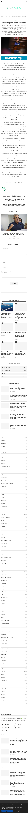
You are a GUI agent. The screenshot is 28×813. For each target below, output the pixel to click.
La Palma (14, 566)
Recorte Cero (14, 626)
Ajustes (16, 810)
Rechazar (10, 810)
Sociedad (14, 654)
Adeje (14, 437)
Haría (14, 531)
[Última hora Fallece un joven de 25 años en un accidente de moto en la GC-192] (21, 346)
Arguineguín (14, 452)
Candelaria (14, 471)
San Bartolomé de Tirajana (14, 628)
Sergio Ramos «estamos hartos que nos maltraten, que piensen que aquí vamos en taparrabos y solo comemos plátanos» (20, 335)
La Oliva (14, 560)
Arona (14, 457)
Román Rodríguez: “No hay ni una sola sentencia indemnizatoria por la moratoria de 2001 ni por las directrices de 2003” (18, 760)
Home (2, 16)
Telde (14, 668)
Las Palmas (14, 571)
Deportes (14, 486)
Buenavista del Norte (14, 466)
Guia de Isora (14, 523)
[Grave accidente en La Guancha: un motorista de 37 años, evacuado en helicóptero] (5, 397)
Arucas (14, 463)
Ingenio (14, 537)
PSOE (7, 16)
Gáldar (14, 509)
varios (14, 694)
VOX (14, 700)
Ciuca (14, 474)
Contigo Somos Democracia (14, 483)
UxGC (14, 683)
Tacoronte (14, 660)
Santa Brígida (14, 640)
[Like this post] (15, 182)
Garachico (14, 511)
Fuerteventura (14, 506)
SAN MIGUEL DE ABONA (14, 637)
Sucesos (14, 657)
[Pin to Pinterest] (19, 182)
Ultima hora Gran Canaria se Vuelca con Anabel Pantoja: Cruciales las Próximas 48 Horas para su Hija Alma (20, 316)
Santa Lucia (14, 643)
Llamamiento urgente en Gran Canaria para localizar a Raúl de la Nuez (18, 425)
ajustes (11, 808)
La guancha (14, 551)
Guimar (14, 526)
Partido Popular (14, 608)
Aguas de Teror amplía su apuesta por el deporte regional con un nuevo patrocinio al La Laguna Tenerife (18, 782)
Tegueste (14, 663)
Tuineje (14, 677)
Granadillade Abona (14, 517)
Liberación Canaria (14, 574)
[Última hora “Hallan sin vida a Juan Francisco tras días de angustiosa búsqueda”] (7, 346)
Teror (14, 674)
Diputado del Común (14, 489)
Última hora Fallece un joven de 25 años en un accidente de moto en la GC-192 (20, 353)
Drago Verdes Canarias (14, 491)
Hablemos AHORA (14, 529)
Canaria (14, 469)
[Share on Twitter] (18, 182)
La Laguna (14, 554)
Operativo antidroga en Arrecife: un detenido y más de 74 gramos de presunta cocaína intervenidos (18, 388)
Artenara (14, 460)
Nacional (14, 591)
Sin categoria (14, 651)
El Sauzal (14, 500)
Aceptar (4, 810)
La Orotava (14, 563)
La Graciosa (14, 549)
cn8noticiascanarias (13, 34)
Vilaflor (14, 697)
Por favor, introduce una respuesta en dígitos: (10, 274)
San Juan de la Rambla (14, 631)
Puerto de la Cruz (14, 620)
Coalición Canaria (14, 480)
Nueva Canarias (14, 594)
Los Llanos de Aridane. (14, 577)
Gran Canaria (14, 514)
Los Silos (14, 583)
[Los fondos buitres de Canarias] (7, 327)
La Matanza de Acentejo (14, 557)
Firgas (14, 503)
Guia (14, 520)
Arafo (14, 449)
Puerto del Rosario (14, 623)
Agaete (14, 440)
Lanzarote (14, 568)
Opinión (14, 600)
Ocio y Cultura (14, 597)
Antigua (14, 446)
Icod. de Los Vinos (14, 534)
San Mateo (14, 634)
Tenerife (14, 671)
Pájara (14, 606)
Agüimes (14, 443)
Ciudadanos (14, 477)
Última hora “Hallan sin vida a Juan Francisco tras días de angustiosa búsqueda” (7, 353)
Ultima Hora (14, 680)
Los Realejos (14, 580)
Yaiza (14, 703)
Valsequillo (14, 688)
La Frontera (14, 543)
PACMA (14, 603)
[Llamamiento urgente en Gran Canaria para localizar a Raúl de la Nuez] (5, 426)
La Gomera (14, 546)
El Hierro (14, 494)
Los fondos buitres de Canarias (6, 333)
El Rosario (14, 497)
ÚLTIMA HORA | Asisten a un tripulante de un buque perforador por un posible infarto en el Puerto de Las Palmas (18, 416)
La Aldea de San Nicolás (14, 540)
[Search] (26, 2)
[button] (2, 226)
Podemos (14, 611)
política (14, 614)
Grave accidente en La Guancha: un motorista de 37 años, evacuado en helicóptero (18, 397)
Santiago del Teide (14, 648)
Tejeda (14, 666)
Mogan (14, 586)
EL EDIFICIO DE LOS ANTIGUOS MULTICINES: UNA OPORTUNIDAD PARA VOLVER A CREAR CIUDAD (18, 751)
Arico (14, 454)
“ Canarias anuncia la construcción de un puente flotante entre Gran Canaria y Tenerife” (7, 315)
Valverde (14, 691)
